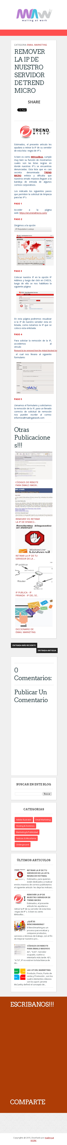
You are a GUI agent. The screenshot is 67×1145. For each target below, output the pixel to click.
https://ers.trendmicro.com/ (33, 212)
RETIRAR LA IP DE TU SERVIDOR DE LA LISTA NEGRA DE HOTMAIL (38, 873)
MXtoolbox (37, 156)
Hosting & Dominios (25, 825)
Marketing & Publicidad (27, 832)
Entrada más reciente (24, 645)
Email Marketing (37, 44)
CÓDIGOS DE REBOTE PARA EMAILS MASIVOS (38, 947)
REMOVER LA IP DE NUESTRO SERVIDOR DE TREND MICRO (38, 897)
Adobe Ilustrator (23, 819)
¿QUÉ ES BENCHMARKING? (35, 923)
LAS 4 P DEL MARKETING (39, 970)
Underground (22, 844)
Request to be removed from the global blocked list (35, 350)
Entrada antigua (47, 650)
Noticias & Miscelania (26, 838)
